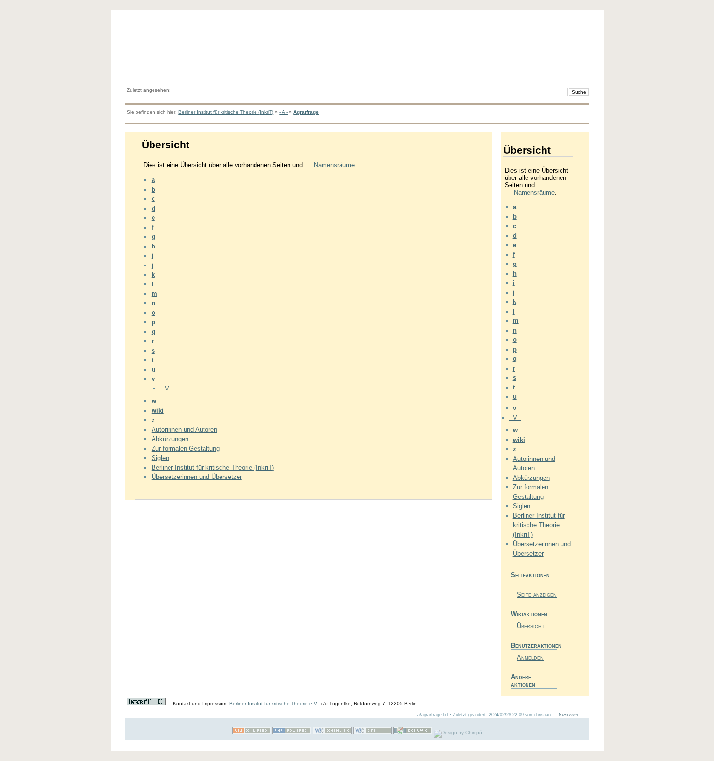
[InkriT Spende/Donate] (146, 703)
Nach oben (568, 714)
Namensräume (334, 165)
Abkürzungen (170, 438)
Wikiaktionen (529, 614)
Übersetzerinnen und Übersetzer (197, 476)
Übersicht (530, 626)
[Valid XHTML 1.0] (332, 732)
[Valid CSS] (372, 732)
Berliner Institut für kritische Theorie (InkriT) (225, 112)
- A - (283, 112)
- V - (167, 388)
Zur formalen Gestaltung (186, 448)
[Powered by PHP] (291, 732)
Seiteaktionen (530, 575)
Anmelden (530, 657)
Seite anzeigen (537, 594)
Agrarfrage (306, 112)
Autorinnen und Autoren (184, 429)
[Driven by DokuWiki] (412, 732)
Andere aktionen (523, 680)
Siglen (160, 457)
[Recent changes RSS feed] (251, 732)
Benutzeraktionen (534, 645)
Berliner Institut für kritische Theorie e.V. (273, 703)
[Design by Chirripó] (458, 732)
